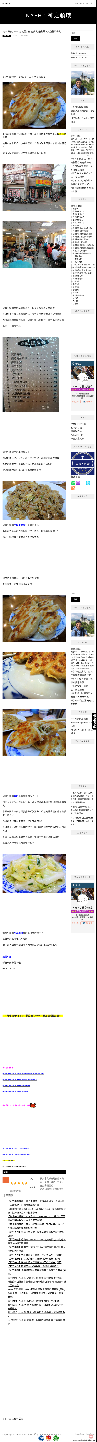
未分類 (75, 298)
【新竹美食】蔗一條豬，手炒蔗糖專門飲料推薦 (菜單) (35, 1262)
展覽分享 (76, 287)
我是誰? (76, 293)
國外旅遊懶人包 (78, 220)
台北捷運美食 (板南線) (81, 231)
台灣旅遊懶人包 (78, 217)
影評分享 (76, 284)
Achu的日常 (77, 435)
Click (94, 721)
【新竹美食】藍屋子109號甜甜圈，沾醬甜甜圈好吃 (33, 1266)
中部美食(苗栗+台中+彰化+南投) (84, 265)
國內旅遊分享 (78, 279)
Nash (16, 35)
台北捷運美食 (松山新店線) (82, 234)
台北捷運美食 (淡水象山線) (82, 228)
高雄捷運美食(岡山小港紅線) (83, 245)
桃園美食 (78, 259)
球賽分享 (76, 281)
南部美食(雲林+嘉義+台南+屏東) (84, 267)
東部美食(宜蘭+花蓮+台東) (82, 270)
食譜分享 (76, 290)
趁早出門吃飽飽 (79, 424)
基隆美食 (78, 256)
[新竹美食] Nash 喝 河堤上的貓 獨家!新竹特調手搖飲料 (35, 1278)
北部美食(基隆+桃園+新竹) (82, 253)
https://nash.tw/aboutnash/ (80, 156)
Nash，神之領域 (48, 15)
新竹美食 (6, 35)
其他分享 (76, 225)
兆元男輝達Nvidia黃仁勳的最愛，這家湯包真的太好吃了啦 (82, 821)
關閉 (80, 206)
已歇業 (75, 304)
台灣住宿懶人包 (78, 211)
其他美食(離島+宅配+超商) (82, 273)
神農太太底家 (77, 438)
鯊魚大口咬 (76, 428)
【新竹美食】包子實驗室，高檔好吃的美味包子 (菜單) (35, 1255)
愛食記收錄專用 (78, 295)
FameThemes (90, 1434)
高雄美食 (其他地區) (80, 251)
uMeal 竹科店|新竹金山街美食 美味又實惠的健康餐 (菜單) (36, 1289)
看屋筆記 (76, 209)
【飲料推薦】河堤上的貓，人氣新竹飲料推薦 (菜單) (34, 1259)
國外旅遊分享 (78, 276)
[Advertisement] (34, 57)
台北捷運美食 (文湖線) (81, 239)
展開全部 (74, 206)
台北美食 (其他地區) (80, 242)
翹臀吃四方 (76, 431)
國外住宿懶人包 (78, 214)
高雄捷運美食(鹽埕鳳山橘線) (83, 248)
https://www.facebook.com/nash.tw (15, 1166)
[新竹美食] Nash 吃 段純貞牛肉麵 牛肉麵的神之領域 (33, 1301)
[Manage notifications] (91, 1436)
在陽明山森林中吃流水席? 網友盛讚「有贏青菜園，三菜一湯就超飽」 (82, 810)
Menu (7, 3)
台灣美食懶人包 (78, 223)
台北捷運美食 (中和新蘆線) (82, 237)
